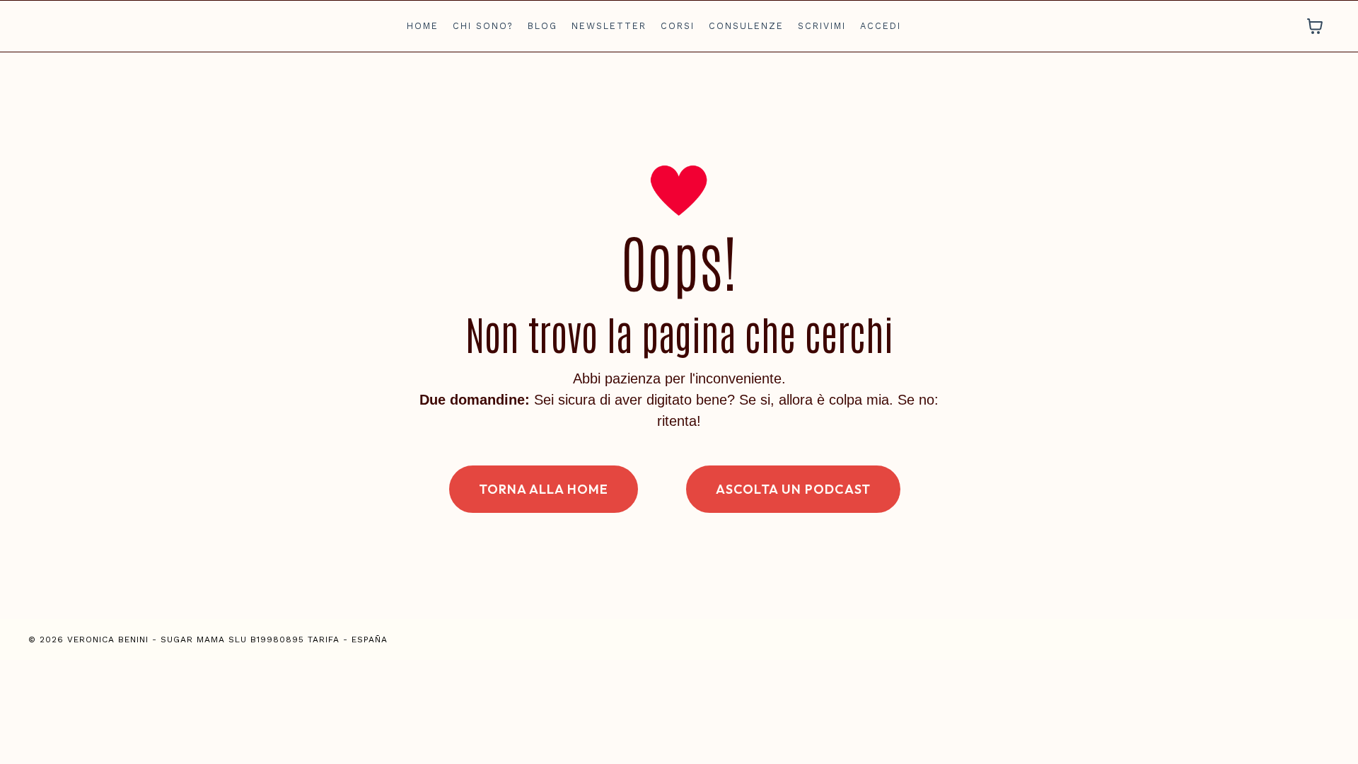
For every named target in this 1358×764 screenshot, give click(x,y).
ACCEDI (880, 26)
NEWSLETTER (608, 26)
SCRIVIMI (822, 26)
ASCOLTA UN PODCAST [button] (793, 489)
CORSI (678, 26)
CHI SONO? (483, 26)
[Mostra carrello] (1315, 26)
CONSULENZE (746, 26)
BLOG (542, 26)
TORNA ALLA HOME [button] (543, 489)
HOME (423, 26)
